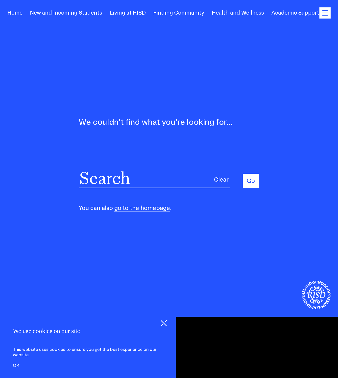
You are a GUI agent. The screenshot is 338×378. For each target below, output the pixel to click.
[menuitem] (15, 13)
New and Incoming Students (66, 13)
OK (16, 365)
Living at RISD (128, 13)
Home (15, 13)
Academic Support (295, 13)
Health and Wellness (238, 13)
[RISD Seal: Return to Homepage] (316, 307)
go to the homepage (142, 208)
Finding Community (178, 13)
